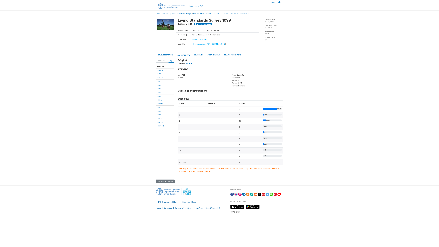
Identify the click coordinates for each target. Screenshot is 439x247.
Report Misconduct (213, 208)
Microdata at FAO (196, 6)
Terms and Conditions (183, 208)
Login (273, 2)
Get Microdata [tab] (214, 55)
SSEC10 (159, 118)
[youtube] (279, 194)
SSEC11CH (160, 126)
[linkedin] (244, 194)
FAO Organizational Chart (167, 202)
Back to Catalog (166, 181)
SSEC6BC (160, 104)
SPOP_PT (160, 78)
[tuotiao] (263, 194)
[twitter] (267, 194)
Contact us (168, 208)
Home (158, 14)
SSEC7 (159, 107)
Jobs (159, 208)
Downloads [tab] (198, 55)
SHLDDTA (160, 70)
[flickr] (236, 194)
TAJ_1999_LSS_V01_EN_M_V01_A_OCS (225, 14)
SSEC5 (159, 96)
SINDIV (159, 74)
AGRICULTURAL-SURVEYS (202, 14)
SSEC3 (159, 89)
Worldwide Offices (189, 202)
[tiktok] (259, 194)
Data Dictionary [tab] (183, 55)
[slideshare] (251, 194)
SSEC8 (159, 111)
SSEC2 (159, 85)
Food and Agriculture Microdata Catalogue (177, 14)
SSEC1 (159, 81)
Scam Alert (198, 208)
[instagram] (240, 194)
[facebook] (232, 194)
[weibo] (275, 194)
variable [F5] (244, 14)
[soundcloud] (255, 194)
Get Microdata (204, 24)
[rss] (247, 194)
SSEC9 (159, 115)
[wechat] (271, 194)
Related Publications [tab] (232, 55)
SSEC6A (159, 100)
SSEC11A (160, 122)
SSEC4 (159, 92)
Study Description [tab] (165, 55)
